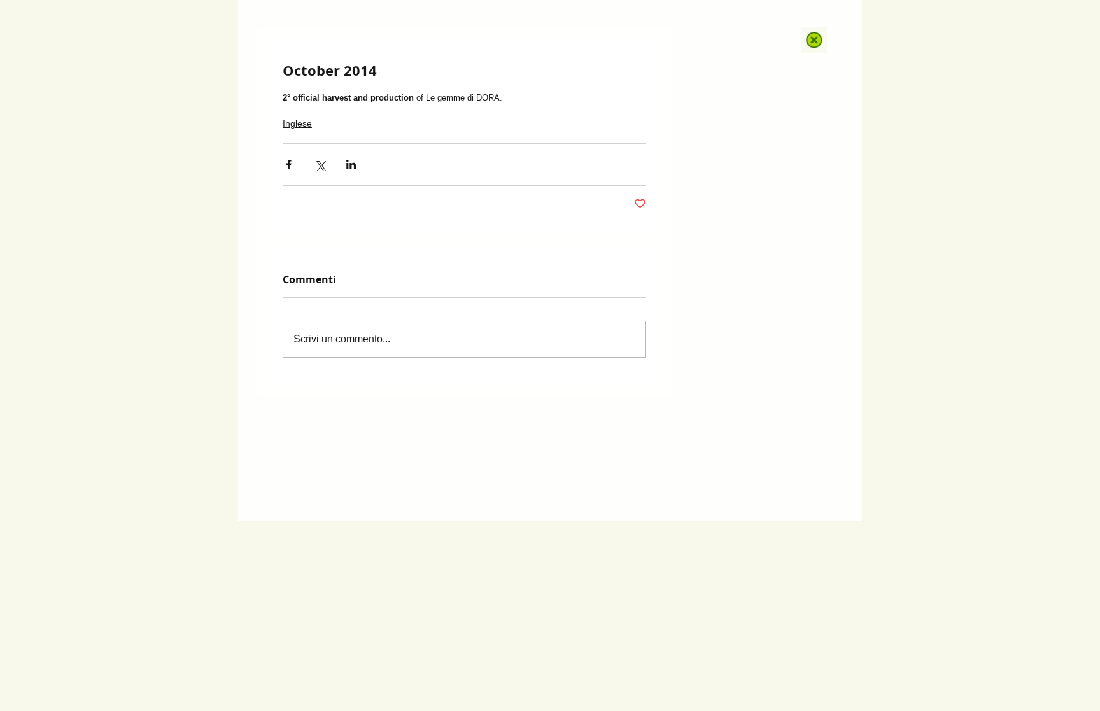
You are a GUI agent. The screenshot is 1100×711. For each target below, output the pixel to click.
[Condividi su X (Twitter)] (320, 164)
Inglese (297, 123)
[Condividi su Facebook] (289, 164)
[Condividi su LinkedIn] (351, 164)
